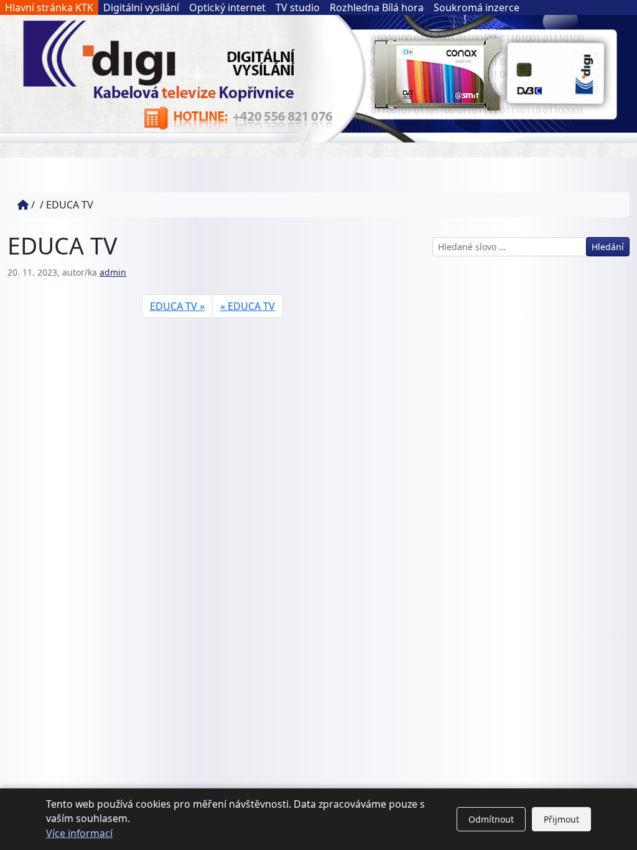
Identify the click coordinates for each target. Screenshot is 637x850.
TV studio (298, 7)
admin (113, 272)
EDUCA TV (173, 306)
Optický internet (227, 7)
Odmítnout (491, 819)
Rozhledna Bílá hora (377, 7)
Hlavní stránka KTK (49, 7)
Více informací (79, 833)
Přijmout (561, 819)
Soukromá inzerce (476, 7)
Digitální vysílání (141, 7)
